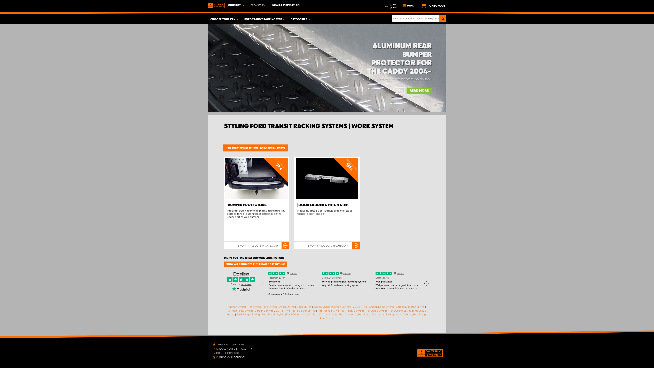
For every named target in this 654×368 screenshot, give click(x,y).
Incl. (395, 5)
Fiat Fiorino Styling (328, 310)
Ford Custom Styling (325, 314)
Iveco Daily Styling (406, 314)
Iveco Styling (304, 306)
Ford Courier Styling (350, 314)
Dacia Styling (287, 306)
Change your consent (230, 357)
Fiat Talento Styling (352, 310)
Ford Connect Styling (298, 314)
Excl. (395, 8)
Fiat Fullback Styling (304, 310)
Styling (281, 148)
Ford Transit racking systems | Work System (251, 148)
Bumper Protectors (247, 205)
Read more (419, 91)
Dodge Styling (321, 306)
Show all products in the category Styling (255, 264)
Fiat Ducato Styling (400, 310)
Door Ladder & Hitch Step (323, 205)
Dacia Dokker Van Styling (379, 314)
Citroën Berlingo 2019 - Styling (272, 310)
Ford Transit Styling (273, 314)
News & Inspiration (286, 5)
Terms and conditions (230, 344)
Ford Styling (270, 306)
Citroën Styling (237, 306)
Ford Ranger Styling (248, 314)
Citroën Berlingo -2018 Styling (349, 306)
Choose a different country (234, 348)
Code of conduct (227, 353)
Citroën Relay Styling (240, 310)
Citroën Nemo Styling (381, 306)
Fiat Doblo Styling (376, 310)
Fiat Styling (254, 306)
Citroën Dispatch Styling (410, 306)
